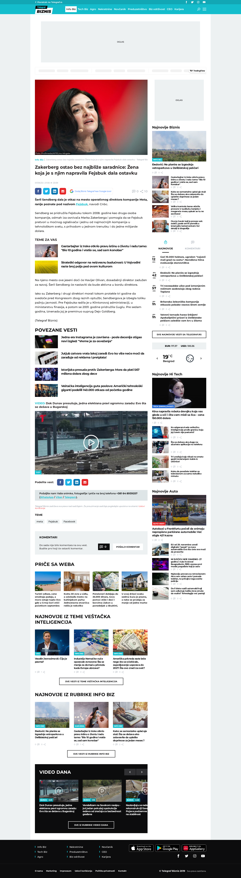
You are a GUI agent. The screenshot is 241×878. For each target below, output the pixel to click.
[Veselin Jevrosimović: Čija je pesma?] (52, 642)
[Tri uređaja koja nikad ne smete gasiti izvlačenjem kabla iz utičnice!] (160, 462)
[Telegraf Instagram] (198, 2)
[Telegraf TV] (204, 2)
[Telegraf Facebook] (186, 2)
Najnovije (166, 127)
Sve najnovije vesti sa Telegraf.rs (179, 334)
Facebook (69, 521)
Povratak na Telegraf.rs (49, 2)
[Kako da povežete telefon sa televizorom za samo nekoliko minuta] (160, 476)
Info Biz (39, 159)
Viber (59, 497)
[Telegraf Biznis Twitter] (192, 2)
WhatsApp (46, 497)
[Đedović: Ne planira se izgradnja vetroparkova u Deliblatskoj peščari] (52, 715)
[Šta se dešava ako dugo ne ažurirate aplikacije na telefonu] (160, 447)
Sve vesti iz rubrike (91, 754)
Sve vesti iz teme (91, 681)
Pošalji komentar (128, 547)
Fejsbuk (82, 204)
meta (40, 521)
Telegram (70, 497)
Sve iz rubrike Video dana (91, 825)
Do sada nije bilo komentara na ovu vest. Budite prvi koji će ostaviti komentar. (63, 547)
